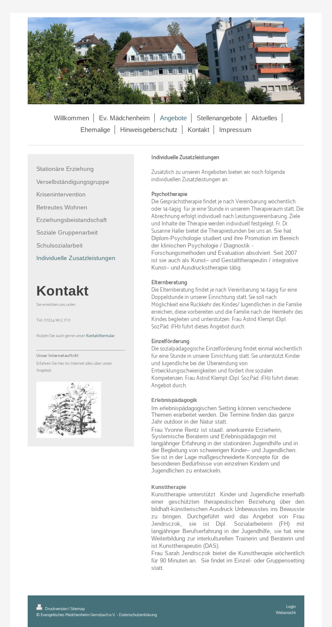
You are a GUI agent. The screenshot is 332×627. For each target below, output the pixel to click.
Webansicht (286, 612)
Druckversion (56, 608)
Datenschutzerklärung (138, 614)
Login (291, 606)
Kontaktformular (100, 335)
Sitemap (77, 608)
